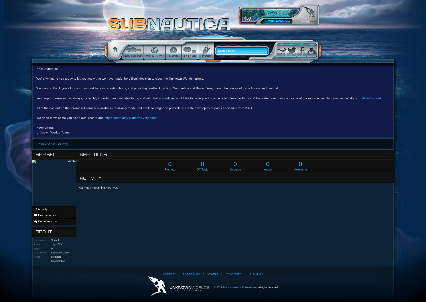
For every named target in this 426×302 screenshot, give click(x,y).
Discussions (47, 215)
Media (173, 51)
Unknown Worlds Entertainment (309, 14)
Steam (282, 50)
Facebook (302, 50)
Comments (47, 221)
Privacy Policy (233, 273)
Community (154, 51)
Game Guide (132, 51)
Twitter (292, 50)
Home (114, 51)
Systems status (191, 273)
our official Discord (368, 98)
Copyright (212, 273)
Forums (189, 51)
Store (206, 51)
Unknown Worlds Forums (170, 26)
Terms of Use (255, 273)
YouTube (312, 50)
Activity (42, 209)
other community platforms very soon (131, 118)
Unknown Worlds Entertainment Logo (178, 286)
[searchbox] (243, 51)
